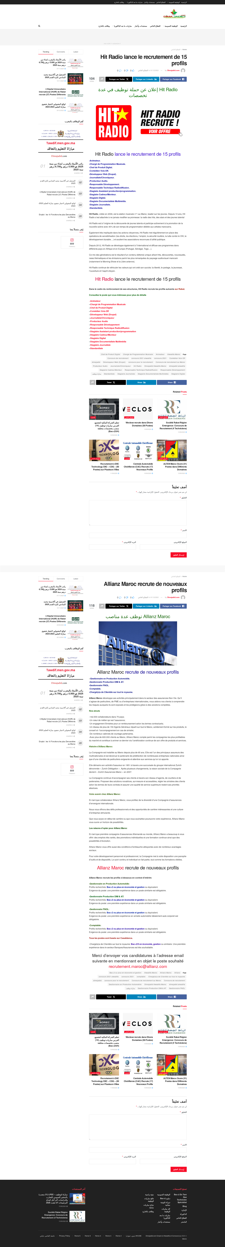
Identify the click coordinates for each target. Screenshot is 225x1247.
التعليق (183, 497)
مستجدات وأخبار (149, 2)
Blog (185, 1206)
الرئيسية (184, 2)
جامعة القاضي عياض (47, 1236)
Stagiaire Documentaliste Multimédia (108, 341)
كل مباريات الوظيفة (166, 1210)
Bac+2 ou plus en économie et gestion (125, 973)
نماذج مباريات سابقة (148, 1206)
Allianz (177, 973)
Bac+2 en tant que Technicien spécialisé (180, 1198)
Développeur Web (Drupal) (103, 314)
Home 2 (118, 1236)
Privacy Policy (64, 1236)
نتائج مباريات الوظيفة (149, 1199)
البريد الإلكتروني (129, 542)
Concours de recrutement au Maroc (170, 362)
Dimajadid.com (173, 70)
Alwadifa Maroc (173, 354)
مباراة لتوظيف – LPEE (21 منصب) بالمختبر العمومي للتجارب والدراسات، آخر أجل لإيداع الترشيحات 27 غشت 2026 (53, 1198)
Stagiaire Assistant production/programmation (113, 331)
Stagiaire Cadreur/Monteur (103, 334)
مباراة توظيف (96, 374)
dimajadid (96, 362)
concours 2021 (160, 358)
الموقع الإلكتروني (180, 542)
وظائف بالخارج (119, 2)
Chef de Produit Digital (101, 307)
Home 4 (98, 1236)
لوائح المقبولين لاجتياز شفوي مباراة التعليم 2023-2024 (54, 105)
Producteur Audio (99, 321)
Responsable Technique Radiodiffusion (109, 327)
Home (184, 49)
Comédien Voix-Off (99, 311)
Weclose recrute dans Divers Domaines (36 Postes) (139, 424)
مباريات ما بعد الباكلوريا (134, 2)
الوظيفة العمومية (174, 2)
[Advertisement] (112, 35)
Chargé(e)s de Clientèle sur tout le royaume (166, 976)
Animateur (160, 354)
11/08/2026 (114, 473)
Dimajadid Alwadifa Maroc (155, 366)
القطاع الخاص (160, 2)
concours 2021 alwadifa (141, 358)
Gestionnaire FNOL (177, 988)
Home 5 (88, 1236)
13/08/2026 (181, 432)
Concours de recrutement (118, 358)
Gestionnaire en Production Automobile (125, 984)
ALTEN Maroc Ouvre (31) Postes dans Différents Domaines (175, 466)
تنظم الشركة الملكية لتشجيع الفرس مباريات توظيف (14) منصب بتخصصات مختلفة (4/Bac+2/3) (107, 427)
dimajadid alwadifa (177, 366)
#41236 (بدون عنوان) (133, 1236)
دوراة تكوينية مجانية (165, 1203)
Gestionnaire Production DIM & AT (152, 988)
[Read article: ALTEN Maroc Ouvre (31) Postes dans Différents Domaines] (172, 450)
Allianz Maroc (165, 973)
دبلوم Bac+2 (165, 1198)
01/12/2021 (155, 70)
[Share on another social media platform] (102, 79)
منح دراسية (149, 1194)
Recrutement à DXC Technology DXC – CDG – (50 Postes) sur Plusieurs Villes (105, 466)
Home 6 (77, 1236)
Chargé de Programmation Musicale (108, 304)
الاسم (184, 530)
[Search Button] (39, 26)
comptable (141, 976)
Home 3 (108, 1236)
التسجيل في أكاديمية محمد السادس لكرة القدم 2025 (55, 76)
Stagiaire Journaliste (100, 344)
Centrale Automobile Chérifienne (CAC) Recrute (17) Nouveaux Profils (138, 466)
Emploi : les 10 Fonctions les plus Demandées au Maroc (57, 215)
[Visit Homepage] (175, 13)
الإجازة (93, 417)
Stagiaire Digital (98, 338)
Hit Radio (138, 366)
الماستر (184, 1221)
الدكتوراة (183, 1214)
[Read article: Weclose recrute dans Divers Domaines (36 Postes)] (138, 409)
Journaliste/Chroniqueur (121, 366)
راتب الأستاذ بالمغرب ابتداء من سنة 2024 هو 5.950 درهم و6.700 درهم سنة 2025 (52, 62)
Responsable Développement (105, 324)
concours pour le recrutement (141, 362)
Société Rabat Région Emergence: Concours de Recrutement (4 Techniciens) (173, 425)
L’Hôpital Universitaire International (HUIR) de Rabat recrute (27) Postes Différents (52, 92)
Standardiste (96, 348)
